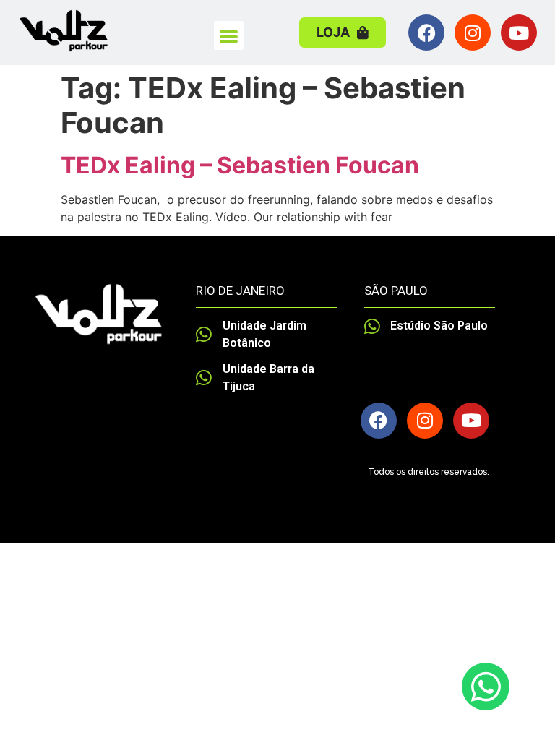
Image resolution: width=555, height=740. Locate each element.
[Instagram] (473, 32)
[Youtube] (519, 32)
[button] (229, 36)
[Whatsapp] (485, 686)
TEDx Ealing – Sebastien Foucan (240, 165)
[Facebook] (426, 32)
